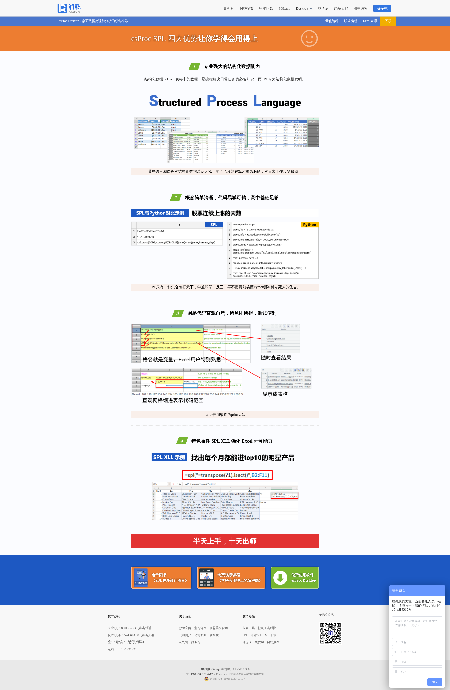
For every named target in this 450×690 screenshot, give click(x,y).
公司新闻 (200, 635)
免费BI (259, 642)
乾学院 (323, 8)
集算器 (228, 8)
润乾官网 (200, 628)
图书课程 (361, 8)
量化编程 (331, 21)
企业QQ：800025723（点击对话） (131, 628)
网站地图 (205, 669)
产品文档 (341, 8)
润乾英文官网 (219, 628)
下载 (388, 21)
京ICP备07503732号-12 (199, 674)
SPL (245, 635)
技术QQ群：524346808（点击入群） (132, 635)
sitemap (215, 669)
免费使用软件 (303, 577)
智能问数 (266, 8)
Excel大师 (370, 21)
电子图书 (170, 577)
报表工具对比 (267, 628)
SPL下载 (270, 635)
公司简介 (185, 635)
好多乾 (382, 8)
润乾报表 (246, 8)
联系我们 (216, 635)
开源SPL (256, 635)
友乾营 (183, 642)
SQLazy (284, 8)
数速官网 (185, 628)
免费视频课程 (240, 577)
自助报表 (273, 642)
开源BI (247, 642)
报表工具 (249, 628)
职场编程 (350, 21)
